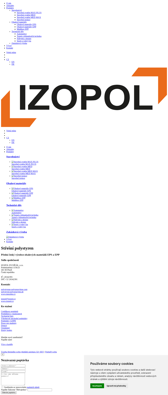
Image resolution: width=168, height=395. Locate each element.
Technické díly (18, 31)
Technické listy (7, 316)
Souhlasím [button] (97, 386)
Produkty (10, 8)
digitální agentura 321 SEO (32, 352)
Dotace (4, 325)
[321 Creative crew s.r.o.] (9, 349)
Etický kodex (6, 330)
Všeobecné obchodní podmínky (14, 318)
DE (13, 64)
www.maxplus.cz (8, 294)
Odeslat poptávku (8, 393)
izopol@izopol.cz (8, 299)
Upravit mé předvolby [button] (116, 386)
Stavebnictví (17, 10)
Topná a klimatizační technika (29, 36)
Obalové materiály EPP (26, 27)
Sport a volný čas (24, 41)
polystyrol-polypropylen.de (12, 292)
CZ (7, 59)
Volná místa (11, 52)
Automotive (22, 34)
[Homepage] (84, 126)
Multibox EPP (23, 29)
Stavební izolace (23, 20)
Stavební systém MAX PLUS (29, 13)
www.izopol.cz (7, 301)
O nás (8, 3)
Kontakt (9, 48)
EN (13, 62)
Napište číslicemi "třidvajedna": (14, 390)
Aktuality (10, 5)
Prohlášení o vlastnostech (11, 314)
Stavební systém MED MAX (29, 17)
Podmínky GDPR (8, 321)
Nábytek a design (24, 38)
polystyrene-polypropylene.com (14, 289)
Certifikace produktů (9, 311)
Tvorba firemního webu (11, 352)
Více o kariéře (7, 344)
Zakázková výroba (19, 43)
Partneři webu (51, 352)
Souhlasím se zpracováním (21, 387)
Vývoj (9, 46)
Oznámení (5, 328)
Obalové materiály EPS (26, 24)
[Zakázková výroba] (15, 237)
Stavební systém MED (26, 15)
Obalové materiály (19, 22)
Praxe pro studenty (9, 323)
